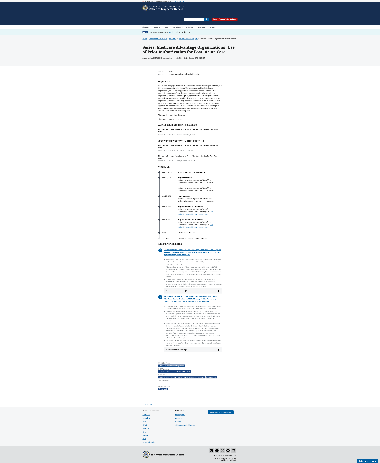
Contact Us (146, 415)
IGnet (144, 432)
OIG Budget (179, 418)
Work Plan (178, 422)
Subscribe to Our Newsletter (221, 412)
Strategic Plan (180, 415)
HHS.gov (145, 428)
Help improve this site (367, 461)
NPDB (144, 425)
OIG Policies (146, 418)
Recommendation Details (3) (176, 350)
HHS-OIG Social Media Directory (224, 455)
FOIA (144, 439)
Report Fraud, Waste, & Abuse (224, 19)
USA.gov (145, 435)
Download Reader (148, 442)
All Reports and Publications (185, 425)
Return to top (147, 404)
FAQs (144, 422)
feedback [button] (172, 32)
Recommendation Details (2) (176, 291)
